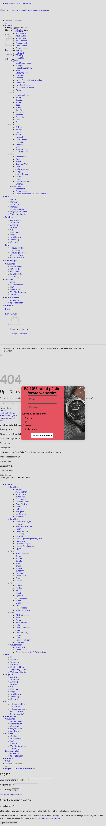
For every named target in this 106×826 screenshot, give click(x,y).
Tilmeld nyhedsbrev (42, 435)
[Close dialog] (81, 390)
